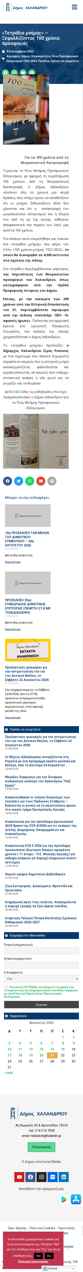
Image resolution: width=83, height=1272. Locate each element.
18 (20, 1055)
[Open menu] (75, 7)
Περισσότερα (13, 562)
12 (31, 1049)
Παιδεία (43, 61)
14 (52, 1049)
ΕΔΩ (17, 391)
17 (9, 1055)
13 (41, 1049)
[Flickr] (53, 1177)
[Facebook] (30, 1177)
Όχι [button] (49, 1255)
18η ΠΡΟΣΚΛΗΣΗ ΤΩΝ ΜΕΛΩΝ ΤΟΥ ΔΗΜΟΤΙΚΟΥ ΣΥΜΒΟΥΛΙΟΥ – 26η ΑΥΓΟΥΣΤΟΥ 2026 (27, 539)
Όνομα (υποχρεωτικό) (18, 944)
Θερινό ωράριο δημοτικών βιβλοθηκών (35, 874)
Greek (52, 1268)
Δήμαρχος (13, 56)
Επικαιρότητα (41, 56)
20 (41, 1055)
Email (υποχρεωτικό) (17, 958)
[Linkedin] (64, 1177)
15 (63, 1049)
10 (9, 1049)
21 (52, 1055)
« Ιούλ (8, 1073)
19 (31, 1055)
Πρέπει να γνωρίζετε (65, 61)
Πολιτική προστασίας (33, 1261)
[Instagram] (41, 1177)
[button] (5, 72)
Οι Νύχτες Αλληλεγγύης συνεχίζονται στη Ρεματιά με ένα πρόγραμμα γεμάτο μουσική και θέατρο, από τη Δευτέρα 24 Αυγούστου (40, 761)
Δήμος (25, 56)
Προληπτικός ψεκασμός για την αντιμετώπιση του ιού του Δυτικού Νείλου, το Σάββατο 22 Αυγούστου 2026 (27, 674)
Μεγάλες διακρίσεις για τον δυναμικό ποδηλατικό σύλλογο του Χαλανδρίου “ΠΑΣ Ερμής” (38, 781)
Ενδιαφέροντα (13, 972)
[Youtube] (19, 1177)
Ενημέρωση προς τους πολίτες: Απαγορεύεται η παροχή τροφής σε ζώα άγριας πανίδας (40, 904)
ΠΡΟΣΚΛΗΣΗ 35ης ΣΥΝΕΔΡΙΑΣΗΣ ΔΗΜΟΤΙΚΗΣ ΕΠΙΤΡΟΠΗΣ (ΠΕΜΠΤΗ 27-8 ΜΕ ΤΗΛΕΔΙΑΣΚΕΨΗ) (28, 606)
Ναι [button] (38, 1255)
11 (20, 1049)
